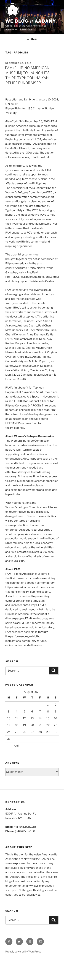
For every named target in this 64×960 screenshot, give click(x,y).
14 (40, 718)
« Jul (16, 745)
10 (8, 718)
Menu (34, 39)
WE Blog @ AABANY (30, 21)
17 (8, 725)
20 (32, 725)
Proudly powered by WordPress (23, 951)
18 (16, 725)
